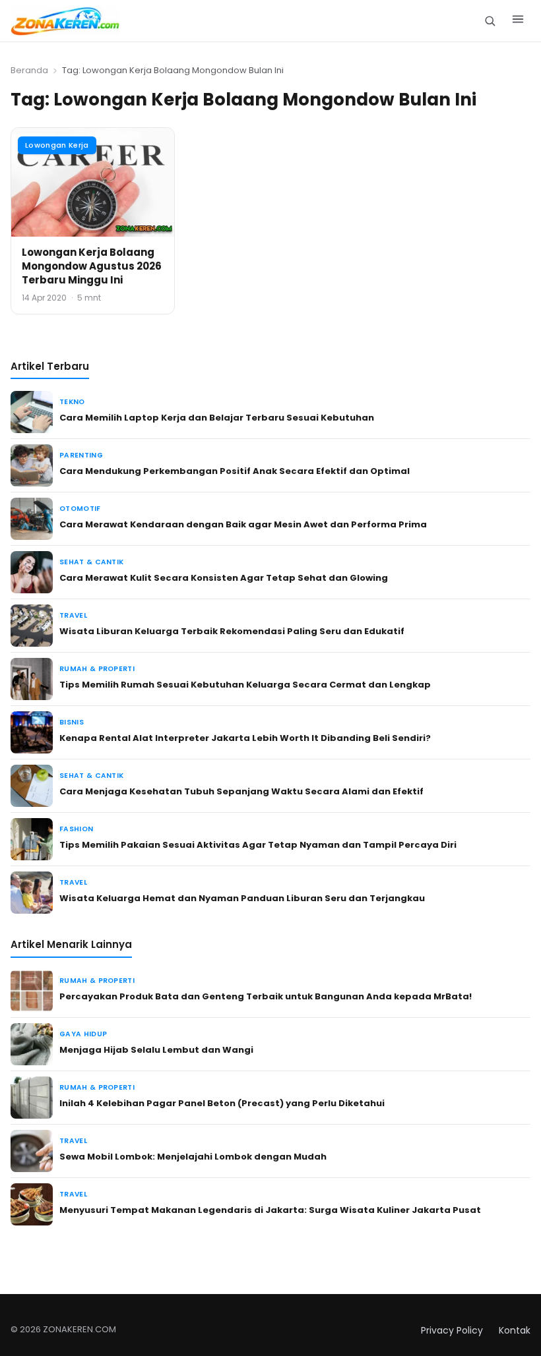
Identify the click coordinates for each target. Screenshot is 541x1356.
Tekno (72, 402)
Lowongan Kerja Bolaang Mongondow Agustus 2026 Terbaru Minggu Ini (92, 266)
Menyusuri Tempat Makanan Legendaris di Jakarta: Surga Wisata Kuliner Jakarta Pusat (270, 1210)
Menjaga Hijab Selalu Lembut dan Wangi (156, 1050)
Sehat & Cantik (91, 562)
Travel (73, 615)
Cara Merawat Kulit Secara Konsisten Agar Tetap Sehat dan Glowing (223, 578)
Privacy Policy (452, 1330)
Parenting (81, 455)
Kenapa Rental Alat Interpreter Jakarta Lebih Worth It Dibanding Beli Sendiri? (245, 738)
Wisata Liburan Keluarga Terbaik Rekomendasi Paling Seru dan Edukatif (231, 631)
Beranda (29, 70)
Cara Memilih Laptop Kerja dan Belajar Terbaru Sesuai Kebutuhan (216, 417)
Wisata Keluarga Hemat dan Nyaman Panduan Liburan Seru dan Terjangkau (242, 898)
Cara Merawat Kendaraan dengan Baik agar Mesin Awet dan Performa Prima (243, 524)
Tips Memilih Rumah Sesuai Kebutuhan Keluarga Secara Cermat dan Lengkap (245, 684)
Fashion (76, 829)
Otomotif (80, 509)
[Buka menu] (517, 21)
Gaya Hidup (83, 1034)
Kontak (514, 1330)
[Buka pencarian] (489, 20)
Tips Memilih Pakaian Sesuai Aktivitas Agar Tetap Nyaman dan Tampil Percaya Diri (258, 845)
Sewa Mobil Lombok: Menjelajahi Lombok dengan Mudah (193, 1156)
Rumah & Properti (97, 669)
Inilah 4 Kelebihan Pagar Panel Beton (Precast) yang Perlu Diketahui (222, 1103)
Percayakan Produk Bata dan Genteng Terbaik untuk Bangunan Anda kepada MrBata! (265, 996)
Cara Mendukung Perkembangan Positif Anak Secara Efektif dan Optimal (234, 471)
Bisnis (71, 722)
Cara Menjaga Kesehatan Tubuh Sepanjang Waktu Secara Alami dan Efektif (241, 791)
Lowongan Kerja (57, 145)
